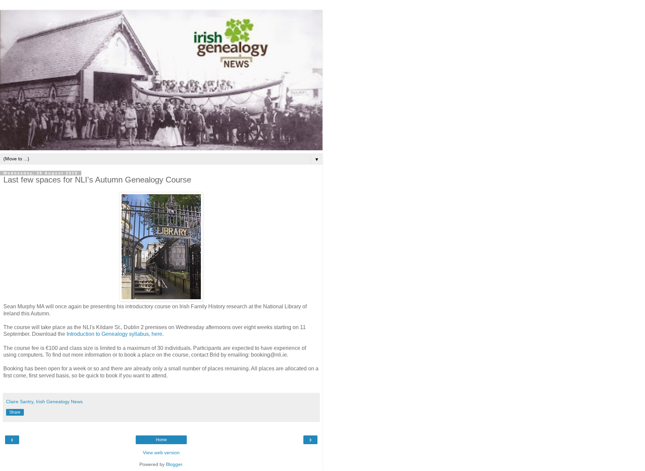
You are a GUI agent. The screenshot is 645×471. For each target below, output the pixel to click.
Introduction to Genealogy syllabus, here (114, 334)
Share (14, 412)
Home (161, 439)
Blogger (174, 464)
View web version (161, 452)
